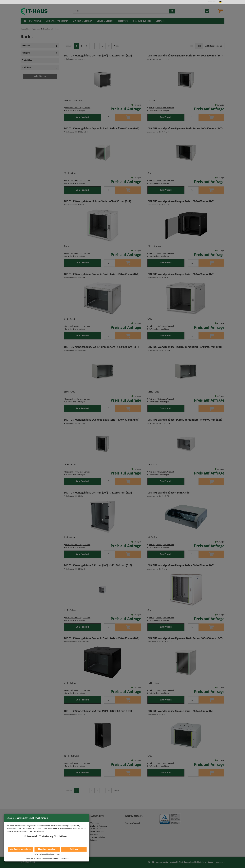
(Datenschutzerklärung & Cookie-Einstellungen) (25, 831)
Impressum (65, 858)
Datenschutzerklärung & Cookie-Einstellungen (42, 858)
